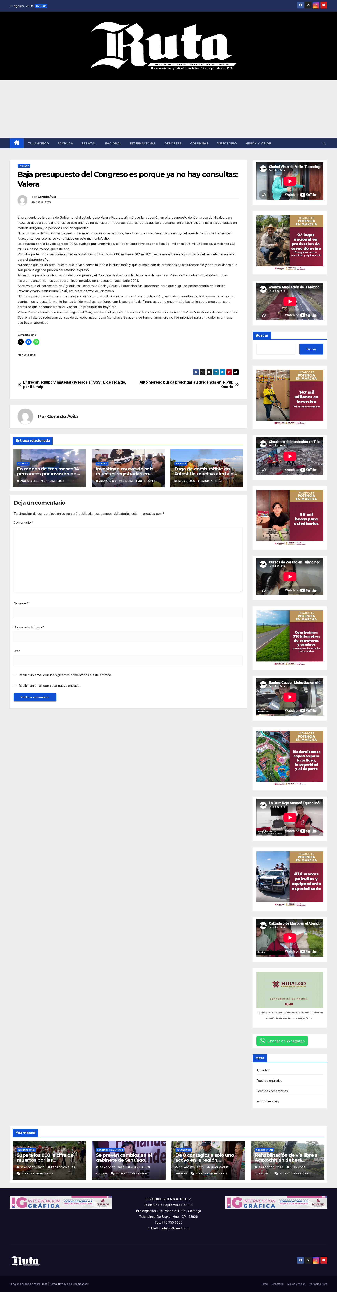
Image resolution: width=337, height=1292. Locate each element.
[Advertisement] (168, 109)
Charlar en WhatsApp (286, 1041)
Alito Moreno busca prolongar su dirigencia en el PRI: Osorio (186, 384)
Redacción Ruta (63, 1167)
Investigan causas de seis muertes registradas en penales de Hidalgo (124, 473)
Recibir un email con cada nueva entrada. (49, 685)
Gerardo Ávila (47, 197)
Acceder (262, 1070)
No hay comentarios (37, 1173)
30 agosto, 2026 (112, 1167)
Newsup (63, 1283)
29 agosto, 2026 (271, 1167)
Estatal (89, 143)
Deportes (173, 143)
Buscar (261, 335)
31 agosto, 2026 (32, 1167)
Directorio (227, 143)
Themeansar (80, 1283)
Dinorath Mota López (139, 480)
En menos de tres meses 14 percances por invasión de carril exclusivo (48, 473)
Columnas (199, 143)
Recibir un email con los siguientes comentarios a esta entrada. (65, 675)
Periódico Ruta (318, 1283)
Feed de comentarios (272, 1091)
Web (17, 651)
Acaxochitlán (264, 1150)
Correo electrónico (29, 627)
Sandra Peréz (54, 480)
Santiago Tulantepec (110, 1150)
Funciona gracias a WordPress (29, 1283)
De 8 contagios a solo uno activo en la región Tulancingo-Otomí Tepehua (207, 1160)
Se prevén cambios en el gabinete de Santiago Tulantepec (124, 1160)
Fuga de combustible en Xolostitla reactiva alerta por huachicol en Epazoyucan (206, 473)
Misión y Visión (258, 143)
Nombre (21, 603)
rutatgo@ (167, 1228)
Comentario (24, 522)
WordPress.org (267, 1101)
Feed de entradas (269, 1081)
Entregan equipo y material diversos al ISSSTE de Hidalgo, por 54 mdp (74, 384)
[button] (324, 143)
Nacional (113, 143)
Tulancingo (38, 143)
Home (264, 1283)
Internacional (143, 143)
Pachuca (65, 143)
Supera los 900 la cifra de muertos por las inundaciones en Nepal (45, 1160)
